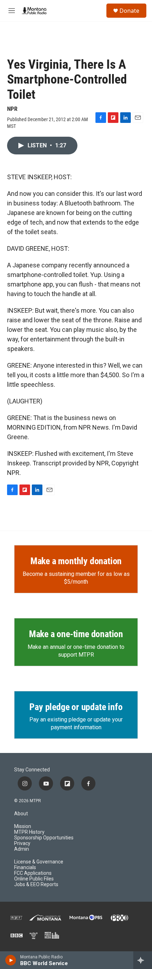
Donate (129, 10)
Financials (25, 867)
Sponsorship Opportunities (44, 837)
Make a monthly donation (76, 561)
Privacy (22, 843)
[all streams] (142, 960)
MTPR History (29, 832)
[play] (10, 960)
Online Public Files (34, 879)
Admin (21, 849)
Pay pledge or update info (75, 707)
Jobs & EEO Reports (36, 884)
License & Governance (38, 862)
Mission (22, 826)
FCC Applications (33, 873)
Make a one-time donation (76, 634)
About (21, 813)
